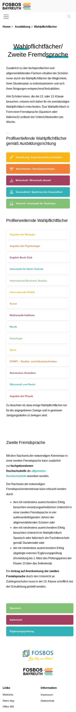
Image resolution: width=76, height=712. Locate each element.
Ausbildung (22, 26)
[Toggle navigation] (6, 17)
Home (6, 26)
